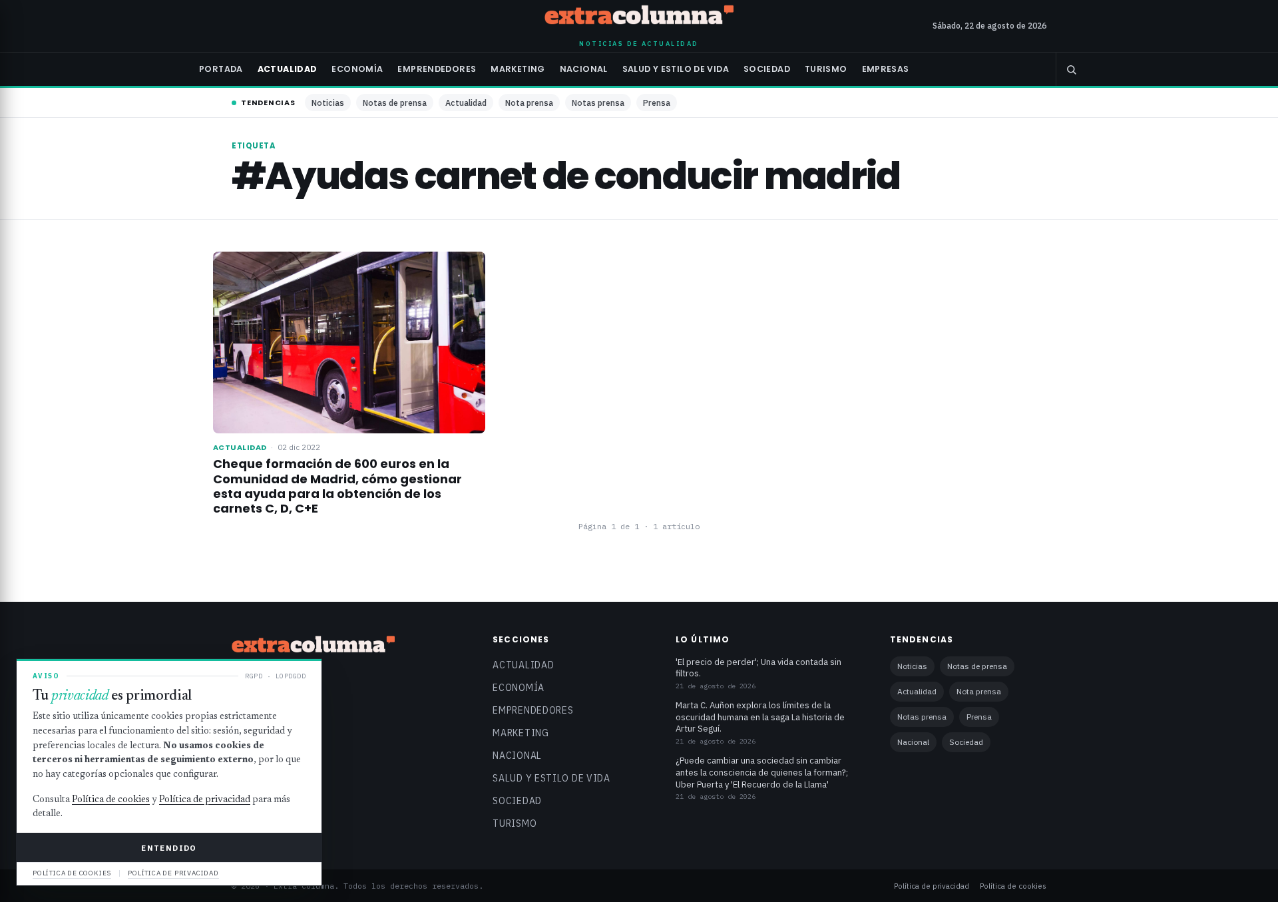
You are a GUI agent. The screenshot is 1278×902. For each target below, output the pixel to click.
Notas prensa (598, 102)
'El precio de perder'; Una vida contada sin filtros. (758, 668)
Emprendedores (436, 69)
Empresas (885, 69)
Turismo (826, 69)
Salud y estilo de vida (675, 69)
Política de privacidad (931, 886)
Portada (221, 69)
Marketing (517, 69)
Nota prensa (529, 102)
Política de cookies (1013, 886)
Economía (357, 69)
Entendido (168, 848)
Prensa (656, 102)
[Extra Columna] (639, 17)
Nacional (584, 69)
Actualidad (288, 69)
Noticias (328, 102)
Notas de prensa (395, 102)
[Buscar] (1071, 69)
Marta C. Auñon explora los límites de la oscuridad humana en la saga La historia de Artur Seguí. (760, 717)
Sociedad (767, 69)
